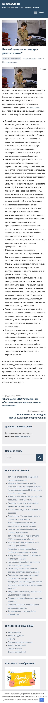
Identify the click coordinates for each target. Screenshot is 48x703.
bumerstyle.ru (11, 4)
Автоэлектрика (14, 632)
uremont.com (34, 107)
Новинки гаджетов (16, 635)
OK (42, 700)
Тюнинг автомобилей (17, 652)
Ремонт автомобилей (11, 59)
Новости (11, 639)
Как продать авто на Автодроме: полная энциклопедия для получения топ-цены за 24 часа (25, 585)
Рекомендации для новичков (20, 642)
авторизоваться (23, 436)
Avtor (40, 59)
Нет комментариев (9, 62)
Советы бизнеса (15, 649)
